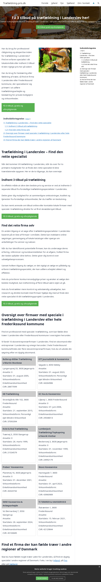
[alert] (50, 573)
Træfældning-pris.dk (14, 3)
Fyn (62, 3)
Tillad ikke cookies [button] (57, 578)
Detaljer (71, 574)
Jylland (54, 3)
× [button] (99, 567)
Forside (45, 3)
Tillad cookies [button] (42, 578)
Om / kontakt (84, 3)
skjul (27, 119)
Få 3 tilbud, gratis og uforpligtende (51, 27)
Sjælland (70, 3)
